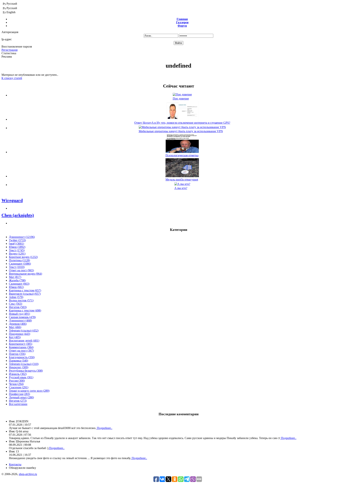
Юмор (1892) (17, 247)
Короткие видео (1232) (23, 257)
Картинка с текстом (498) (25, 310)
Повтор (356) (17, 353)
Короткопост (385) (20, 343)
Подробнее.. (104, 428)
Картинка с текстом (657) (25, 290)
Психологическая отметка (181, 155)
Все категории (18, 404)
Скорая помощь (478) (22, 317)
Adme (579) (16, 297)
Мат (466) (15, 327)
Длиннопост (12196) (22, 236)
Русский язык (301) (21, 377)
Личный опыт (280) (21, 397)
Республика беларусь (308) (26, 370)
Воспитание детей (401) (24, 340)
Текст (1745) (17, 250)
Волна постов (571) (21, 300)
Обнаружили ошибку (22, 467)
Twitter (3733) (17, 240)
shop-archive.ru (28, 474)
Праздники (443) (19, 333)
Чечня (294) (16, 384)
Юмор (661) (16, 287)
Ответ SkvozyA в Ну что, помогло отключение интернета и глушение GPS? (182, 122)
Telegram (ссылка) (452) (23, 330)
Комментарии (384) (21, 347)
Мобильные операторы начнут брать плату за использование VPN (181, 131)
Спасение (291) (18, 387)
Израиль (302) (18, 374)
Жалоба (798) (17, 280)
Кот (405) (15, 337)
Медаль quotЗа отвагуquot (181, 179)
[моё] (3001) (16, 243)
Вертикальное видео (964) (25, 273)
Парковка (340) (18, 360)
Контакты (15, 464)
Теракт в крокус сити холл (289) (29, 390)
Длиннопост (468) (20, 320)
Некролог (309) (18, 367)
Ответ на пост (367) (21, 350)
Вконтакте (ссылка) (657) (25, 293)
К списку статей (11, 78)
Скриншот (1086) (20, 263)
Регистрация (9, 49)
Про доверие (181, 98)
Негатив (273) (18, 400)
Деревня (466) (18, 323)
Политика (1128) (19, 260)
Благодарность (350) (22, 357)
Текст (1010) (17, 267)
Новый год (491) (19, 313)
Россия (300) (17, 380)
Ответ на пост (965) (21, 270)
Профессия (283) (19, 394)
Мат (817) (15, 277)
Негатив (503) (18, 307)
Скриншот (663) (19, 283)
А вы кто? (180, 188)
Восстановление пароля (16, 46)
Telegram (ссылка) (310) (23, 364)
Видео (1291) (17, 253)
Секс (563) (15, 303)
